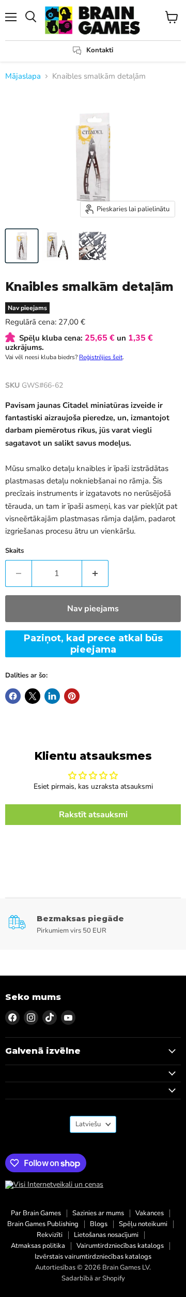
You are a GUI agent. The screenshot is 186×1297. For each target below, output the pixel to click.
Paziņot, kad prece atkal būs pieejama (93, 643)
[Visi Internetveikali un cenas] (54, 1185)
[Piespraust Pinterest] (72, 696)
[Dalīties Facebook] (13, 696)
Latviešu (88, 1124)
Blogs (98, 1224)
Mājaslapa (23, 76)
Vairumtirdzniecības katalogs (120, 1245)
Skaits (14, 551)
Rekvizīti (50, 1235)
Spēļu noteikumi (143, 1224)
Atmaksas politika (38, 1245)
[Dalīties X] (32, 696)
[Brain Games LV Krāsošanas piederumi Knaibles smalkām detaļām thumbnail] (22, 245)
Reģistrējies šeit (100, 357)
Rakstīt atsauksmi (93, 814)
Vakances (149, 1213)
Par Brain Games (36, 1213)
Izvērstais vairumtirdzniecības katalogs (93, 1256)
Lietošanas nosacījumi (106, 1235)
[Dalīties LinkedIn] (52, 696)
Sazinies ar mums (98, 1213)
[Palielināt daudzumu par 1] (95, 573)
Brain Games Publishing (43, 1224)
